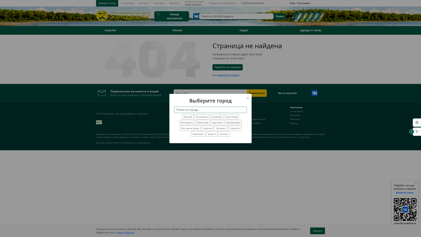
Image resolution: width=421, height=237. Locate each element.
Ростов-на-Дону (190, 128)
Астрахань (202, 116)
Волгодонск (187, 122)
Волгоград (231, 116)
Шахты (212, 134)
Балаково (216, 116)
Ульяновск (198, 134)
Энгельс (224, 134)
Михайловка (233, 122)
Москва (188, 116)
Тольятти (235, 128)
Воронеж (217, 122)
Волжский (203, 122)
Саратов (207, 128)
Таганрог (221, 128)
